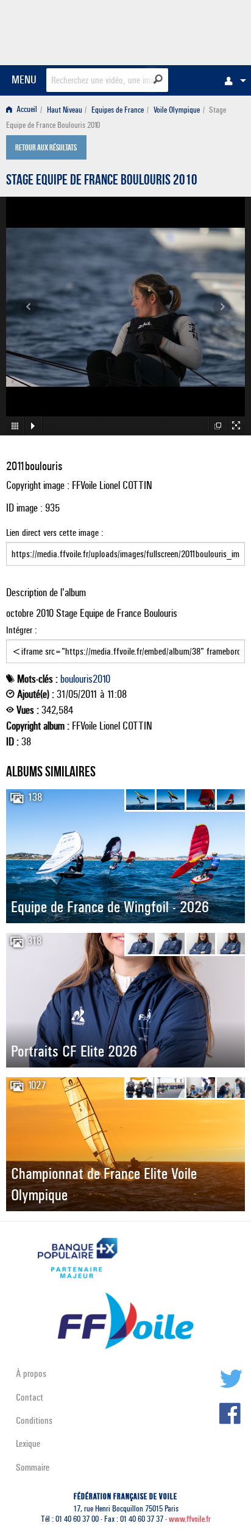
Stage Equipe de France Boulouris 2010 (101, 181)
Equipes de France (117, 110)
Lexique (28, 1443)
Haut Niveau (64, 110)
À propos (31, 1373)
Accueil (26, 110)
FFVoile (187, 30)
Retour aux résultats (46, 148)
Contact (29, 1397)
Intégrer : (21, 630)
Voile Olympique (177, 110)
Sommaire (32, 1467)
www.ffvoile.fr (190, 1519)
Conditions (34, 1420)
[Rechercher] (158, 79)
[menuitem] (232, 80)
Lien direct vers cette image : (55, 532)
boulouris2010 (85, 679)
